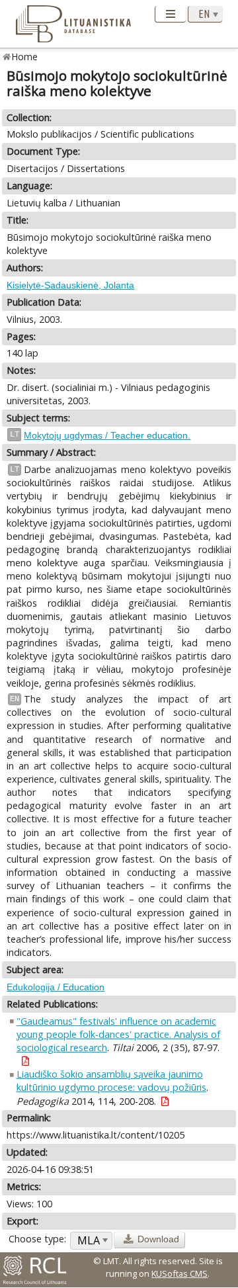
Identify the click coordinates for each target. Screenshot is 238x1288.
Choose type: (37, 1238)
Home (25, 56)
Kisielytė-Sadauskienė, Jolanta (70, 285)
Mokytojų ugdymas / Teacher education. (107, 435)
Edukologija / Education (55, 987)
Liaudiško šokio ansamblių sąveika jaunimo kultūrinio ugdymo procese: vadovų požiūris (111, 1081)
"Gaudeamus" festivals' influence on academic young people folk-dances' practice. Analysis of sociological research (118, 1034)
